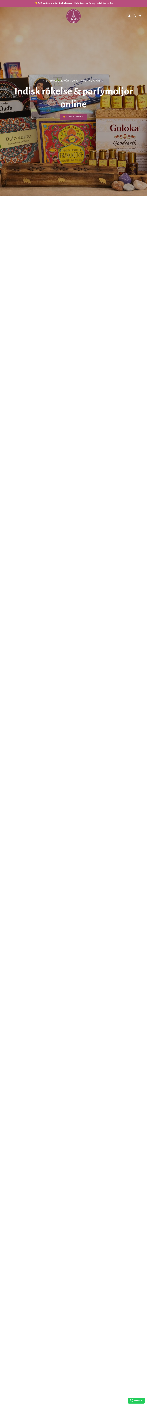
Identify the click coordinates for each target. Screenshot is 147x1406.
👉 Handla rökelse (73, 117)
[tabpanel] (73, 98)
